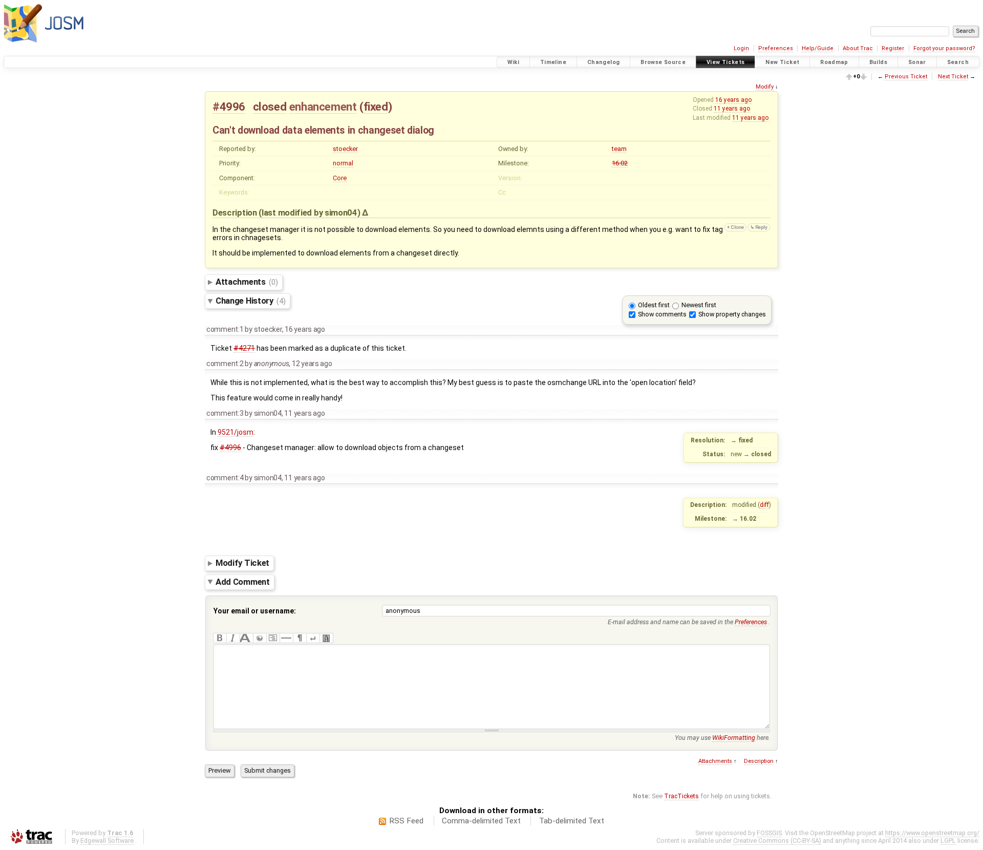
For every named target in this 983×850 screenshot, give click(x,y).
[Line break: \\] (312, 638)
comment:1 (225, 329)
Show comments (662, 314)
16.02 (620, 163)
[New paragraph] (299, 638)
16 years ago (733, 99)
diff (764, 504)
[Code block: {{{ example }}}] (273, 638)
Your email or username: (254, 611)
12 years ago (312, 363)
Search (958, 62)
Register (893, 48)
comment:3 (225, 413)
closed (270, 106)
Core (340, 178)
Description (759, 761)
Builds (878, 62)
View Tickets (726, 62)
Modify (765, 86)
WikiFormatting (733, 737)
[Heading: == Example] (246, 638)
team (619, 149)
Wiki (513, 62)
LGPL (948, 840)
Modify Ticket (242, 563)
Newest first (698, 305)
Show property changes (732, 314)
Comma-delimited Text (481, 820)
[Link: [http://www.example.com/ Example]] (259, 638)
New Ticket (782, 62)
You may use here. (722, 737)
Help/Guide (818, 48)
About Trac (858, 48)
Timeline (553, 62)
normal (343, 163)
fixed (376, 106)
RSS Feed (406, 820)
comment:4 (225, 478)
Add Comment (243, 582)
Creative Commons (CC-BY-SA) (777, 840)
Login (741, 48)
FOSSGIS (769, 833)
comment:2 (225, 363)
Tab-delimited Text (571, 820)
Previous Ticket (906, 76)
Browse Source (663, 62)
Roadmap (834, 62)
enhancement (323, 106)
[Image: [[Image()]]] (326, 638)
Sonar (917, 62)
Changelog (603, 62)
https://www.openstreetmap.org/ (932, 833)
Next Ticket (953, 76)
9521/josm (235, 432)
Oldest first (654, 305)
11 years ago (732, 108)
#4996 (228, 106)
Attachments (246, 282)
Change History (251, 300)
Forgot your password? (944, 48)
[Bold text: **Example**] (219, 638)
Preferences (775, 48)
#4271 (244, 348)
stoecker (345, 149)
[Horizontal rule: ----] (286, 638)
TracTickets (681, 796)
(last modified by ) (310, 212)
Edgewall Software (107, 840)
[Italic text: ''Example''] (233, 638)
